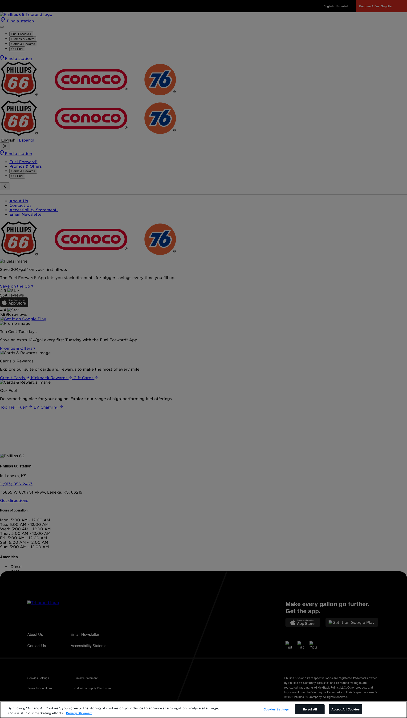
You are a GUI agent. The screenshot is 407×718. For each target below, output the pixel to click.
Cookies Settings (276, 709)
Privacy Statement (79, 713)
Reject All (310, 709)
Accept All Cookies (345, 709)
